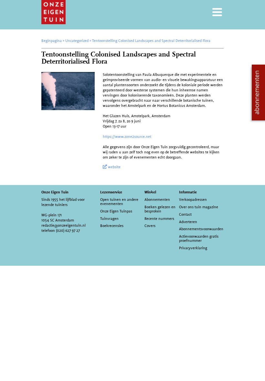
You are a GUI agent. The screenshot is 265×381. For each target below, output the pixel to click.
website (114, 167)
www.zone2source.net (133, 136)
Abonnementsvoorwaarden (201, 229)
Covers (149, 225)
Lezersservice (111, 192)
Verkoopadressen (193, 199)
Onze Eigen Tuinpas (116, 211)
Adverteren (188, 222)
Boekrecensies (111, 225)
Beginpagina (51, 40)
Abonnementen (157, 199)
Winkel (150, 192)
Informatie (188, 192)
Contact (185, 214)
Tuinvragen (109, 218)
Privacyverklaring (193, 248)
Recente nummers (159, 218)
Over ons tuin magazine (198, 207)
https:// (109, 136)
